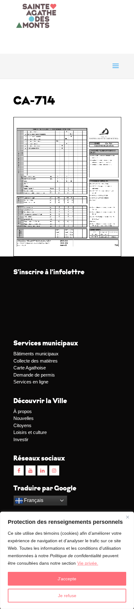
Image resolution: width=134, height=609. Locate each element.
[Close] (127, 517)
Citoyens (22, 425)
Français (33, 500)
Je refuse (67, 595)
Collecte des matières (35, 360)
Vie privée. (87, 563)
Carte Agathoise (29, 367)
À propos (22, 411)
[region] (67, 560)
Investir (20, 439)
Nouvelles (23, 418)
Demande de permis (34, 375)
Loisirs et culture (30, 432)
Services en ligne (30, 381)
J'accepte (67, 578)
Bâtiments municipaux (36, 353)
